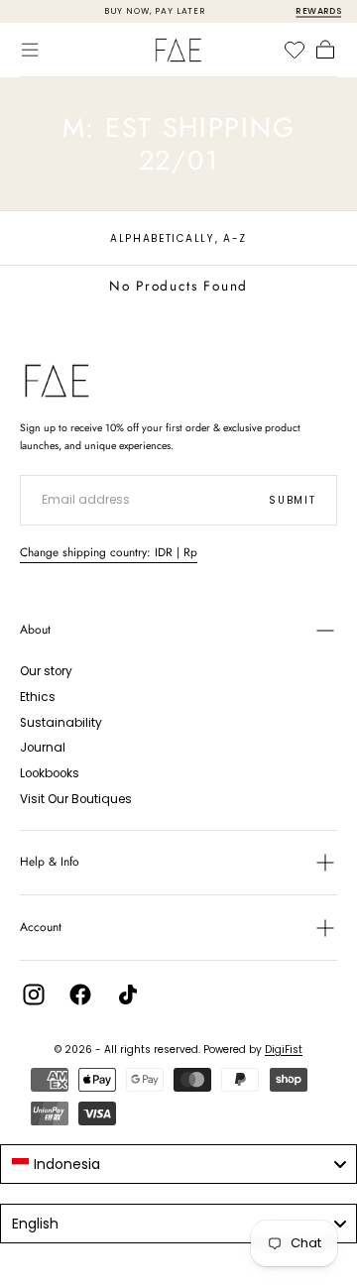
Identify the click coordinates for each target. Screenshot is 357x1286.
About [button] (35, 630)
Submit (292, 500)
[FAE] (57, 381)
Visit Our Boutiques (76, 799)
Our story (46, 671)
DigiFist (283, 1049)
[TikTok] (128, 994)
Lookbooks (49, 773)
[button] (30, 49)
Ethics (38, 697)
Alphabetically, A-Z (178, 238)
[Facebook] (80, 994)
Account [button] (40, 927)
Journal (42, 748)
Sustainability (61, 723)
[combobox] (178, 1164)
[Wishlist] (294, 49)
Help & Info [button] (49, 862)
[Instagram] (34, 994)
